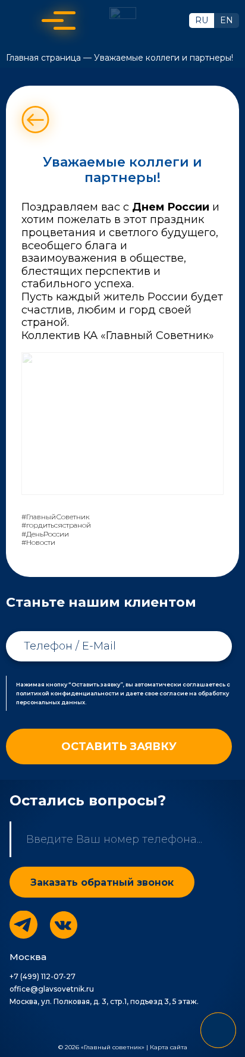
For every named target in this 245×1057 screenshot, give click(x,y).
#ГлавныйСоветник (55, 517)
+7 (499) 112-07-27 (43, 976)
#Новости (38, 542)
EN (226, 20)
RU (201, 20)
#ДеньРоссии (45, 534)
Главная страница (43, 57)
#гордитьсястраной (56, 525)
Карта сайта (168, 1047)
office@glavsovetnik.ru (52, 988)
